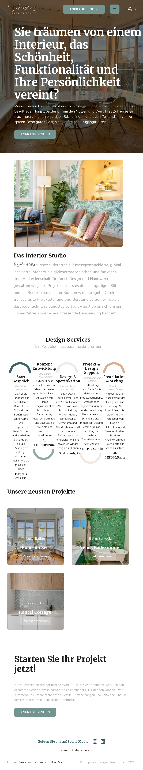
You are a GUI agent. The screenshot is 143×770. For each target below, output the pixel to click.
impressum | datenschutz (71, 750)
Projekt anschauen (36, 556)
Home (11, 762)
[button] (114, 9)
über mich (57, 762)
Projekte (40, 762)
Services (25, 762)
